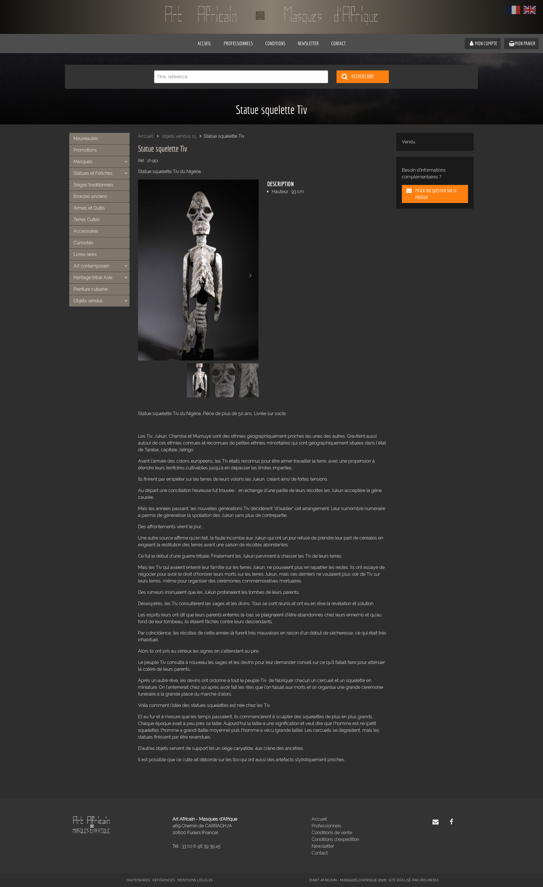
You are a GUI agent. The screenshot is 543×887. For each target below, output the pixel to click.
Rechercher (362, 76)
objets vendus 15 (179, 136)
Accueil (145, 136)
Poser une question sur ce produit (436, 194)
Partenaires (138, 880)
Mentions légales (195, 880)
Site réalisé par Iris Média (414, 880)
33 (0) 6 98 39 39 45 (201, 846)
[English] (529, 10)
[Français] (514, 10)
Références (163, 880)
